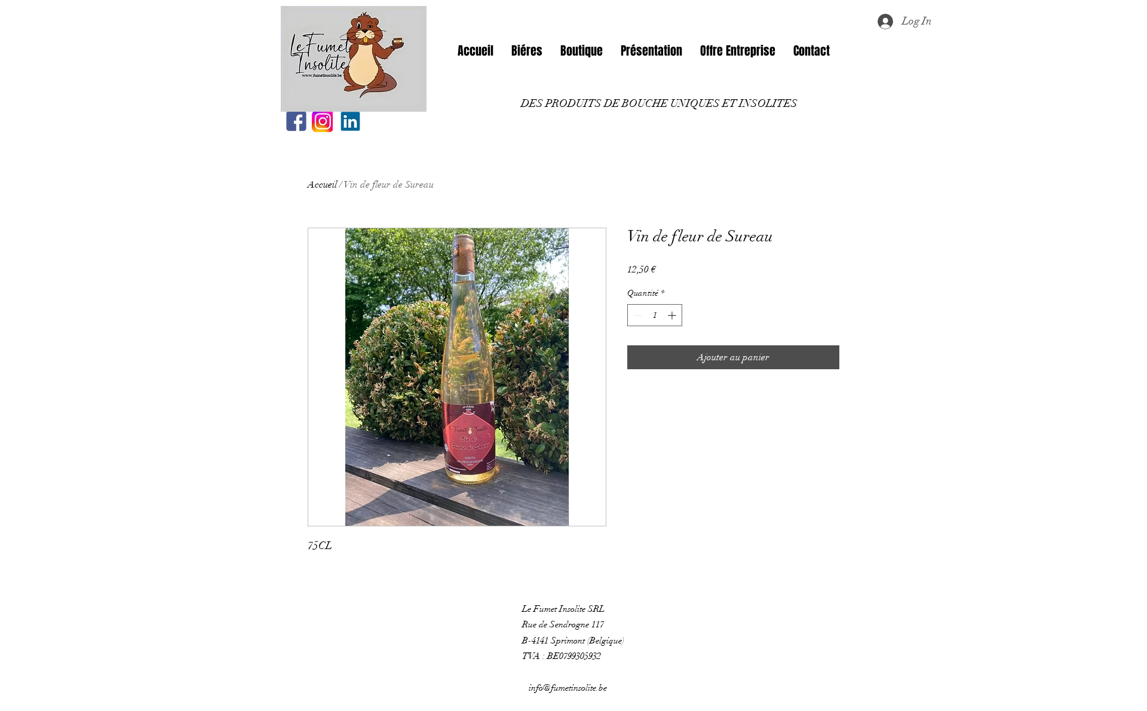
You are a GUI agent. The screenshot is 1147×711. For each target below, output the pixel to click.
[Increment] (672, 315)
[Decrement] (636, 315)
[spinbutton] (654, 315)
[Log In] (884, 21)
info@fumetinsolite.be (568, 687)
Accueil (322, 185)
